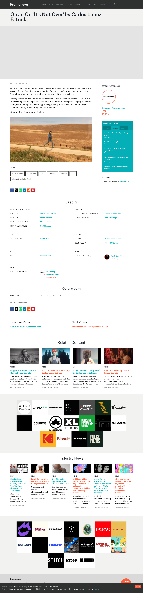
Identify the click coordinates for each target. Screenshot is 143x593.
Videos (43, 4)
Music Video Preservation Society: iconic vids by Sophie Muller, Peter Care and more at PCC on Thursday (102, 486)
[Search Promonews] (114, 4)
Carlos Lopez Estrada (48, 213)
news (12, 476)
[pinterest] (33, 190)
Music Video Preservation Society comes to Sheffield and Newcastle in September (18, 485)
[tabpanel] (117, 151)
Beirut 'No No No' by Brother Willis (25, 326)
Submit (77, 4)
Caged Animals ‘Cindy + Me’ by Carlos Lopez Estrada (86, 371)
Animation (31, 173)
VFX (73, 173)
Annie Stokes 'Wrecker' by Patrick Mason (90, 326)
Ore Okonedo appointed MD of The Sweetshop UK (60, 481)
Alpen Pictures (46, 221)
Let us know (124, 181)
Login (95, 4)
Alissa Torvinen (46, 217)
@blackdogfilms (115, 259)
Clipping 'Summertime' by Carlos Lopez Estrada (23, 371)
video (12, 367)
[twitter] (16, 190)
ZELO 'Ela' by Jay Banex (113, 142)
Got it (138, 586)
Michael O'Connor (112, 243)
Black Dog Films (117, 255)
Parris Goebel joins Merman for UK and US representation (40, 481)
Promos (64, 173)
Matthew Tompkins (112, 217)
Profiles (69, 4)
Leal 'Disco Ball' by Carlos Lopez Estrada (116, 371)
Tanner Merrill (45, 255)
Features (59, 4)
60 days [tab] (123, 128)
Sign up (102, 4)
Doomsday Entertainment (113, 108)
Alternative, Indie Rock (21, 179)
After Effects (17, 173)
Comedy (52, 173)
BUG (42, 173)
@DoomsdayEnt (51, 277)
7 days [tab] (107, 128)
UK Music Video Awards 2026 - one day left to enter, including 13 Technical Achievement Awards (123, 486)
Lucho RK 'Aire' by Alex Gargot (116, 166)
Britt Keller (44, 238)
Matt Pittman (45, 226)
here (96, 589)
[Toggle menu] (126, 4)
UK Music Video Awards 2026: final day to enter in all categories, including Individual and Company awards (82, 486)
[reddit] (28, 190)
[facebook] (12, 190)
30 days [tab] (115, 128)
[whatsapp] (20, 190)
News (51, 4)
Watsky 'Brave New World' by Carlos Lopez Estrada (56, 371)
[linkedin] (24, 190)
